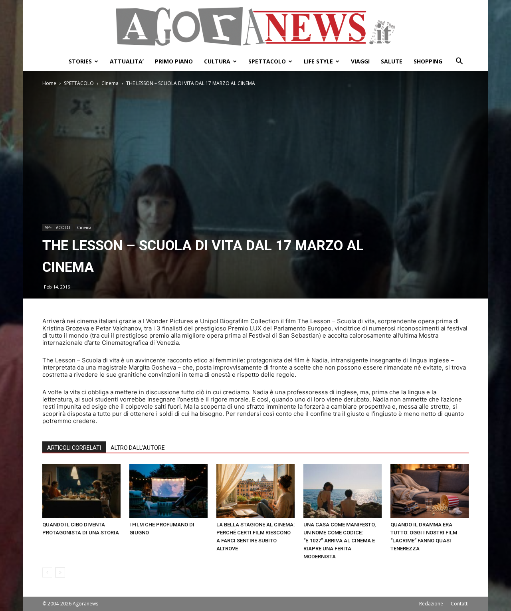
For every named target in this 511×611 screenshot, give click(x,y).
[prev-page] (47, 572)
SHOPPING (428, 61)
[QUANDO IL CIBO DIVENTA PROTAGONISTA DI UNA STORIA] (81, 491)
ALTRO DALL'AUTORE (138, 448)
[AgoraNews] (255, 26)
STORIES (80, 61)
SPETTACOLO (267, 61)
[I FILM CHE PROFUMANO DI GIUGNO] (168, 491)
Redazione (431, 603)
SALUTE (391, 61)
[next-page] (60, 572)
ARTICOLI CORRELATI (74, 448)
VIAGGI (360, 61)
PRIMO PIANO (174, 61)
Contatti (460, 603)
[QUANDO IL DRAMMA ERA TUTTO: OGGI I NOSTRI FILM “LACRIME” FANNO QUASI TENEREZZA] (429, 491)
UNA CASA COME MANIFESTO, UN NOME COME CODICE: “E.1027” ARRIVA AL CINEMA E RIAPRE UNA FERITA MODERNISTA (339, 541)
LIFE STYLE (318, 61)
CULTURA (217, 61)
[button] (459, 62)
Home (49, 83)
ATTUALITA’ (127, 61)
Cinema (110, 83)
